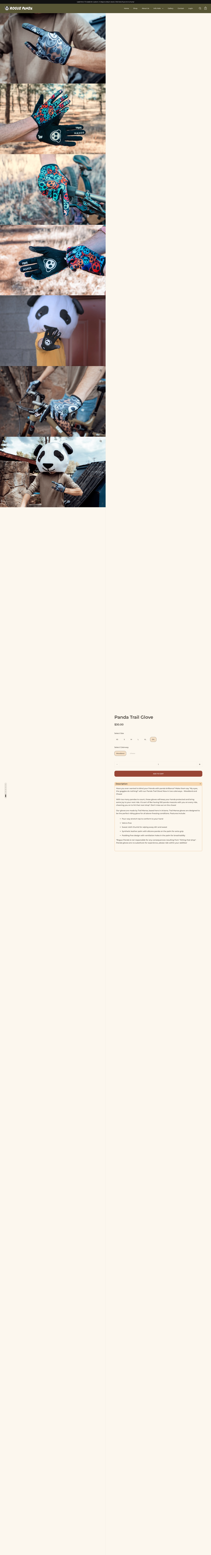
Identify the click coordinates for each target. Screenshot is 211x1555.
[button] (199, 764)
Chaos (132, 753)
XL (145, 739)
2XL (153, 739)
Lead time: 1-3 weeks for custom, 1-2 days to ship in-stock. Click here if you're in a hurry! (105, 2)
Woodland (120, 753)
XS (117, 739)
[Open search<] (200, 8)
